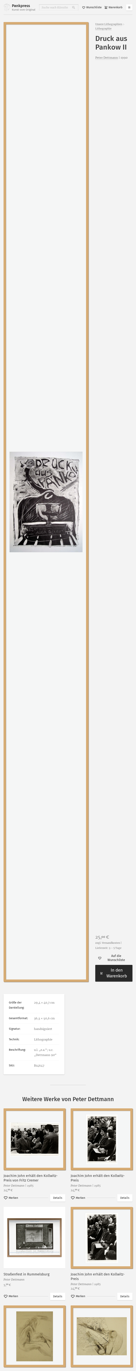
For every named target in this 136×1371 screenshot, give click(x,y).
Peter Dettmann (106, 57)
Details (57, 1197)
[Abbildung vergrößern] (46, 502)
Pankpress (23, 7)
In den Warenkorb (116, 973)
